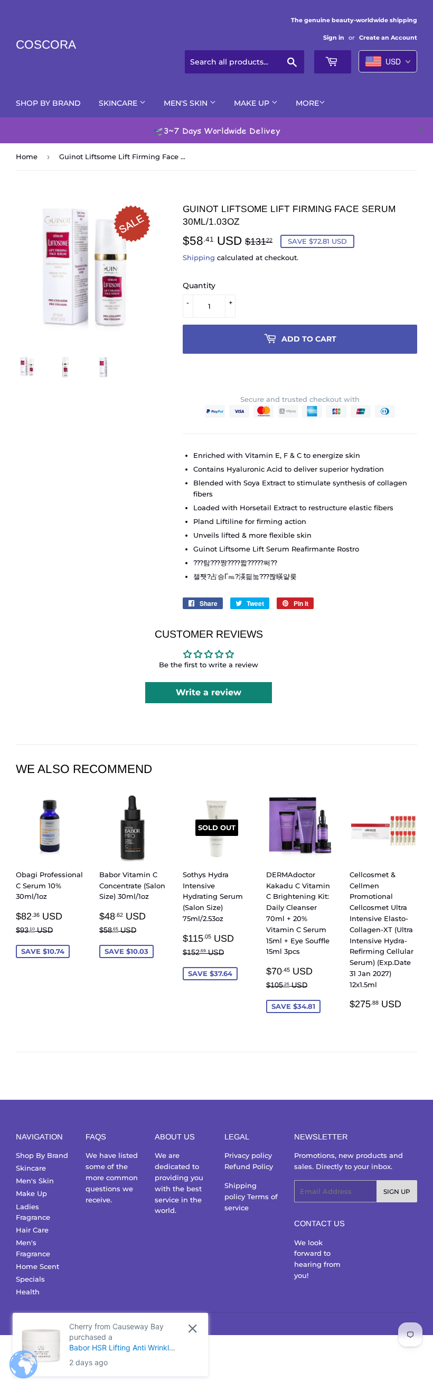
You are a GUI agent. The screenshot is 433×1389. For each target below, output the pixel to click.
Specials (30, 1279)
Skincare (119, 103)
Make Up (252, 103)
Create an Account (388, 37)
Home (26, 156)
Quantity (199, 285)
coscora (46, 44)
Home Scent (37, 1266)
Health (28, 1291)
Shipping (199, 257)
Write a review (208, 692)
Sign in (333, 37)
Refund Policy (248, 1166)
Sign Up (396, 1191)
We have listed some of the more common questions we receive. (112, 1177)
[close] (421, 129)
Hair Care (32, 1230)
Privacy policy (248, 1155)
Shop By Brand (48, 103)
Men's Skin (187, 103)
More (307, 103)
